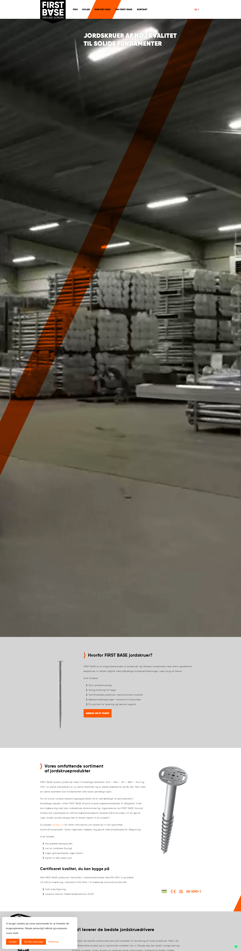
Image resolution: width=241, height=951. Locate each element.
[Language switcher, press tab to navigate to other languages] (197, 9)
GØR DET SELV (102, 9)
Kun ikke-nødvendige (33, 941)
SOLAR (86, 9)
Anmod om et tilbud (97, 713)
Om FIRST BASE (123, 9)
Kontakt (142, 9)
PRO (75, 9)
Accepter (13, 941)
